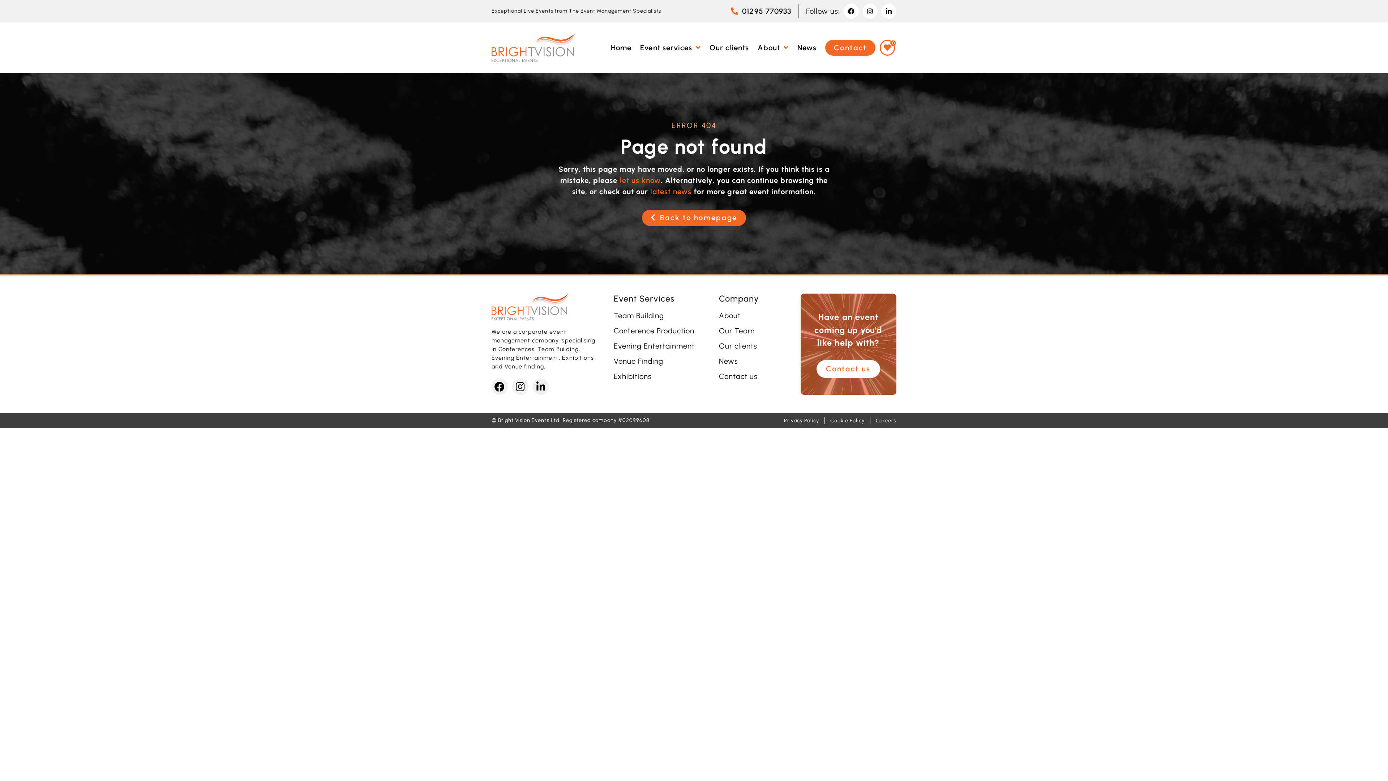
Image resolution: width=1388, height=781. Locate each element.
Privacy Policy (801, 420)
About (730, 315)
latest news (670, 191)
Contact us (738, 376)
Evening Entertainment (654, 346)
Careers (886, 420)
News (728, 361)
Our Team (737, 330)
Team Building (639, 315)
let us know (640, 180)
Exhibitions (633, 376)
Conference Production (654, 330)
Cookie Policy (847, 420)
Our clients (738, 346)
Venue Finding (638, 361)
